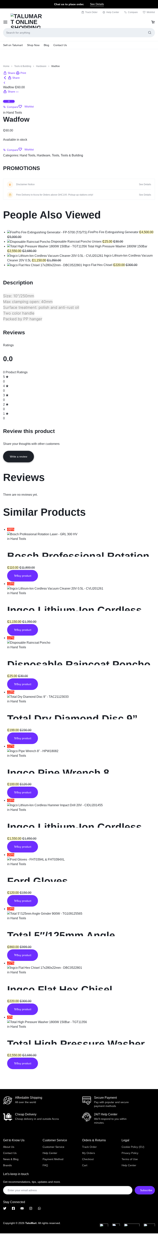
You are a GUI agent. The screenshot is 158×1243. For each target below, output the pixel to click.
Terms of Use (130, 1159)
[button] (9, 73)
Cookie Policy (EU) (133, 1146)
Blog (46, 45)
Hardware (41, 66)
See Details (97, 4)
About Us (8, 1146)
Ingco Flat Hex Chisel (59, 989)
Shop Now (33, 45)
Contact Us (60, 45)
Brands (7, 1165)
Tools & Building (22, 66)
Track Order (91, 12)
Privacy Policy (130, 1153)
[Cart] (153, 22)
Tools (55, 155)
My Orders (88, 1153)
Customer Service (53, 1146)
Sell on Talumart (13, 45)
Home (6, 66)
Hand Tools (14, 112)
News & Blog (10, 1159)
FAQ (45, 1165)
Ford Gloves (37, 881)
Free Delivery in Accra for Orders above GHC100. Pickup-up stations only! (54, 195)
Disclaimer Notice (25, 184)
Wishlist (151, 12)
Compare (133, 12)
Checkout (88, 1159)
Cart (84, 1165)
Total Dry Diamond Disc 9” (72, 718)
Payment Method (53, 1159)
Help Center (112, 12)
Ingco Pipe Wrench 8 (58, 773)
